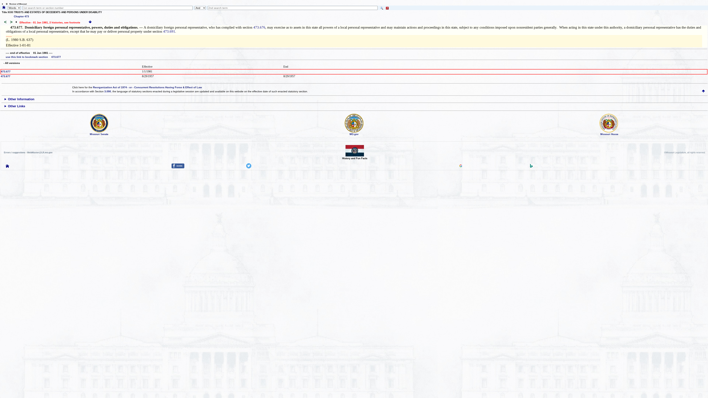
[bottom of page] (90, 22)
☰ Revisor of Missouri (15, 4)
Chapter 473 (21, 16)
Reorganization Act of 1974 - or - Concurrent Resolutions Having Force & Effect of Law (147, 87)
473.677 (6, 71)
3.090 (107, 91)
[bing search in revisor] (531, 166)
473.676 (259, 27)
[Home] (4, 7)
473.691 (169, 31)
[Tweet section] (248, 167)
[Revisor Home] (7, 166)
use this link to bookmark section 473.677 (33, 56)
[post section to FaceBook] (177, 167)
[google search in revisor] (460, 166)
